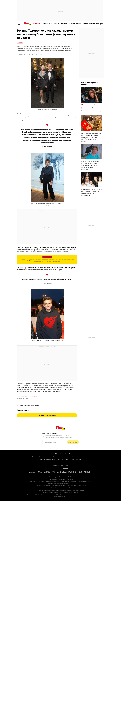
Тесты (72, 24)
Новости (37, 24)
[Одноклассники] (65, 453)
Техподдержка (80, 459)
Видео (45, 24)
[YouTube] (69, 453)
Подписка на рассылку (50, 433)
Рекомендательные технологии (65, 459)
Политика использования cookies (46, 459)
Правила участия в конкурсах (61, 456)
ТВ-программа (89, 24)
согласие (49, 435)
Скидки (99, 24)
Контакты (42, 456)
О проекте (34, 456)
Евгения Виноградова (31, 396)
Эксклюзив (54, 24)
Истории (64, 24)
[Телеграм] (56, 453)
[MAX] (51, 453)
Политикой (48, 437)
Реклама (49, 456)
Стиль (78, 24)
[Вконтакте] (60, 453)
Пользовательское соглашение (80, 456)
